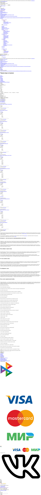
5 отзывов (1, 156)
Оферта (16, 16)
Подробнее (4, 108)
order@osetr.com (3, 55)
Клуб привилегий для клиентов (23, 17)
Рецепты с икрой (11, 14)
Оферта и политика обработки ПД (5, 360)
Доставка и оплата (2, 15)
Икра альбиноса (2, 81)
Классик (1, 77)
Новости (1, 354)
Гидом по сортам (24, 233)
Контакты (1, 18)
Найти (1, 494)
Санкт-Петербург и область (7, 22)
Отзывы (11, 17)
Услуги (1, 13)
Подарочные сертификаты (4, 12)
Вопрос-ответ (7, 14)
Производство (2, 17)
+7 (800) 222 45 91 (2, 9)
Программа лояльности (3, 359)
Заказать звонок (2, 10)
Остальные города (6, 23)
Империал (1, 76)
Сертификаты (14, 17)
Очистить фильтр (6, 97)
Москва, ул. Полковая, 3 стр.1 (4, 487)
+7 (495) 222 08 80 (2, 5)
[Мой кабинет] (0, 6)
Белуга (1, 75)
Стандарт (1, 79)
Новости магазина (2, 60)
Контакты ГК (2, 356)
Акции (15, 236)
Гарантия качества (12, 16)
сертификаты (33, 0)
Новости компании (7, 17)
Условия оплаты (7, 16)
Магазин (1, 11)
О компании (5, 40)
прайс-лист (25, 235)
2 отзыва (1, 111)
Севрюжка (1, 80)
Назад (4, 20)
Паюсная (1, 78)
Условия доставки (2, 16)
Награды (17, 17)
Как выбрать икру (2, 14)
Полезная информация (7, 31)
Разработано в (2, 490)
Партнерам (28, 17)
